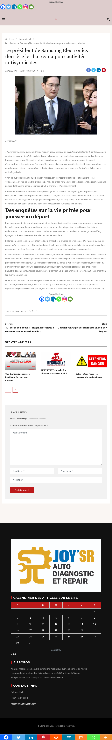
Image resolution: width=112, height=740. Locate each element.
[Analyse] (56, 19)
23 (17, 636)
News (24, 311)
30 (17, 643)
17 (30, 630)
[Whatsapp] (19, 6)
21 (81, 630)
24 (30, 636)
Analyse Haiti (11, 71)
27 (69, 636)
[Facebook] (2, 6)
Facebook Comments (37, 419)
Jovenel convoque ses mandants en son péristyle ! (83, 328)
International (25, 39)
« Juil (13, 654)
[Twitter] (8, 6)
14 (81, 624)
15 (94, 624)
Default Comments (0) (18, 419)
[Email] (31, 6)
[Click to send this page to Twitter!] (93, 70)
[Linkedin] (14, 6)
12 (56, 624)
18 (43, 630)
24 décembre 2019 (29, 71)
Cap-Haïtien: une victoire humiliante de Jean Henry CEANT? (17, 377)
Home (11, 39)
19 (56, 630)
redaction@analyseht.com (23, 703)
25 (43, 636)
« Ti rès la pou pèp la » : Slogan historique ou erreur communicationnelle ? (29, 328)
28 (81, 636)
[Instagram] (25, 6)
